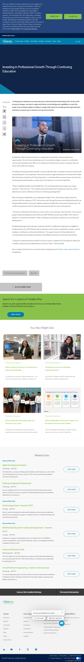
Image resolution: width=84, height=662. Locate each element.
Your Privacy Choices (70, 658)
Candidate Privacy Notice (74, 660)
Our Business (27, 629)
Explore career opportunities (68, 249)
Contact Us (67, 624)
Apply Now (73, 469)
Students (5, 629)
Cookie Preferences (56, 658)
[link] (7, 41)
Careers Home (7, 640)
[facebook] (4, 649)
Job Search (6, 617)
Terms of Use (53, 655)
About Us (26, 621)
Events (5, 636)
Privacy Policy (15, 29)
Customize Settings (30, 29)
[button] (42, 35)
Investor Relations (28, 632)
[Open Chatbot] (61, 623)
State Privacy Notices (75, 655)
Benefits (5, 621)
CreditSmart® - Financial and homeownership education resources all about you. (52, 630)
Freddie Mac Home (29, 617)
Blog (4, 632)
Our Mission (26, 625)
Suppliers (26, 636)
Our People (6, 625)
